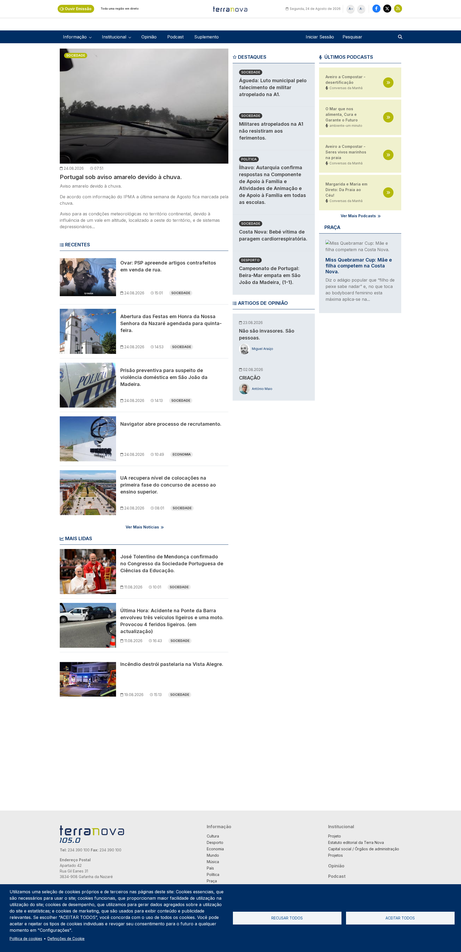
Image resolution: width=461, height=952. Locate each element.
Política (249, 159)
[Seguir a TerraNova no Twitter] (387, 8)
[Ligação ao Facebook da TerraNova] (376, 8)
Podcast (175, 36)
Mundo (213, 855)
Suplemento (206, 36)
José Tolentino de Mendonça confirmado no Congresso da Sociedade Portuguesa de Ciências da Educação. (171, 563)
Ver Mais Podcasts (358, 216)
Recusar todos (287, 918)
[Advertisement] (273, 487)
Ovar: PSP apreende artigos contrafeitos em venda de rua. (168, 266)
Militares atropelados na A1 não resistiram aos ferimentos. (271, 131)
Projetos (335, 855)
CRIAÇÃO (249, 378)
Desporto (250, 260)
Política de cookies (26, 939)
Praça (212, 881)
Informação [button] (75, 36)
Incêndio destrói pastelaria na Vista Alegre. (171, 664)
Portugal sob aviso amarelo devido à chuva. (121, 176)
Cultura (213, 836)
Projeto (334, 836)
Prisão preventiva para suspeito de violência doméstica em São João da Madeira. (164, 377)
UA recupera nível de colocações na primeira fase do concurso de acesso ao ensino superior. (168, 485)
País (210, 868)
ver (388, 82)
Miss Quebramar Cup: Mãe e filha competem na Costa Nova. (358, 265)
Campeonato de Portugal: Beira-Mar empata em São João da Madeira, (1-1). (269, 275)
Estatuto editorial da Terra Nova (356, 842)
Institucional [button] (114, 36)
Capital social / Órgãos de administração (363, 849)
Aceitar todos (400, 918)
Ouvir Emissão (78, 8)
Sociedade (75, 55)
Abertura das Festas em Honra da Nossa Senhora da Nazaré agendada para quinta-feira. (171, 323)
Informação (219, 826)
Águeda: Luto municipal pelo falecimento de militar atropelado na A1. (273, 87)
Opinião (149, 36)
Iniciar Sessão (320, 36)
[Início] (230, 9)
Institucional (341, 826)
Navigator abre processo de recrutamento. (170, 424)
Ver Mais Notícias (142, 527)
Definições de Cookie (66, 939)
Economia (182, 454)
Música (213, 861)
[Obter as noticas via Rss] (398, 8)
